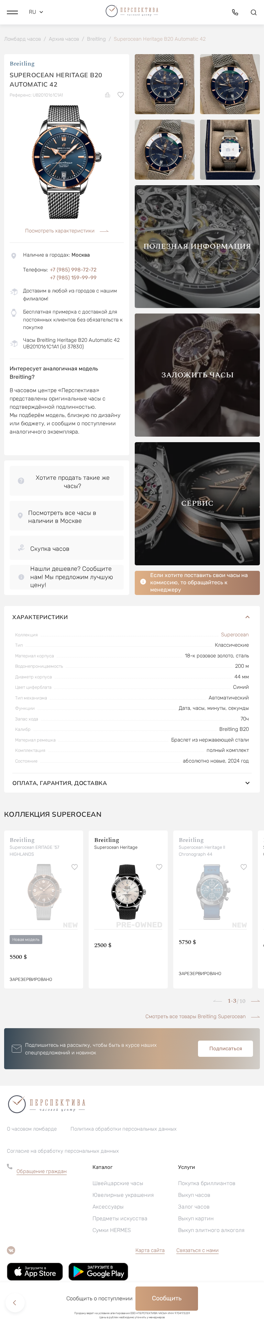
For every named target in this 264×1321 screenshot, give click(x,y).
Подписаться (225, 1048)
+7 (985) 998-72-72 (73, 270)
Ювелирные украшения (123, 1195)
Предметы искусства (119, 1218)
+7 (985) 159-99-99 (73, 278)
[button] (12, 12)
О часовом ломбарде (32, 1129)
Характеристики (40, 617)
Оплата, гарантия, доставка (59, 782)
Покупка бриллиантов (206, 1183)
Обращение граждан (41, 1171)
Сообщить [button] (167, 1298)
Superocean (235, 635)
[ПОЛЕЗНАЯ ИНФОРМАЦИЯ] (197, 306)
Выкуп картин (196, 1218)
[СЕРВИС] (197, 563)
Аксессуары (108, 1206)
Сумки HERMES (111, 1230)
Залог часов (194, 1206)
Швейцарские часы (117, 1183)
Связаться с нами (197, 1250)
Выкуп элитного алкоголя (211, 1230)
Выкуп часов (194, 1195)
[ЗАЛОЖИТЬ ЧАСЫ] (197, 434)
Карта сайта (150, 1250)
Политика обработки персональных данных (123, 1129)
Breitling (22, 64)
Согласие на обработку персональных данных (63, 1151)
